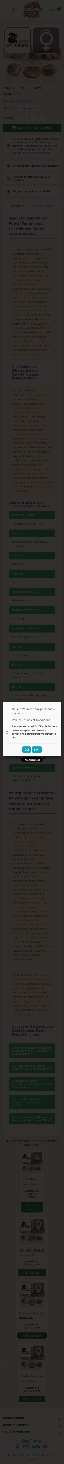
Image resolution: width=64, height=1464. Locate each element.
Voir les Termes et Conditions (31, 720)
